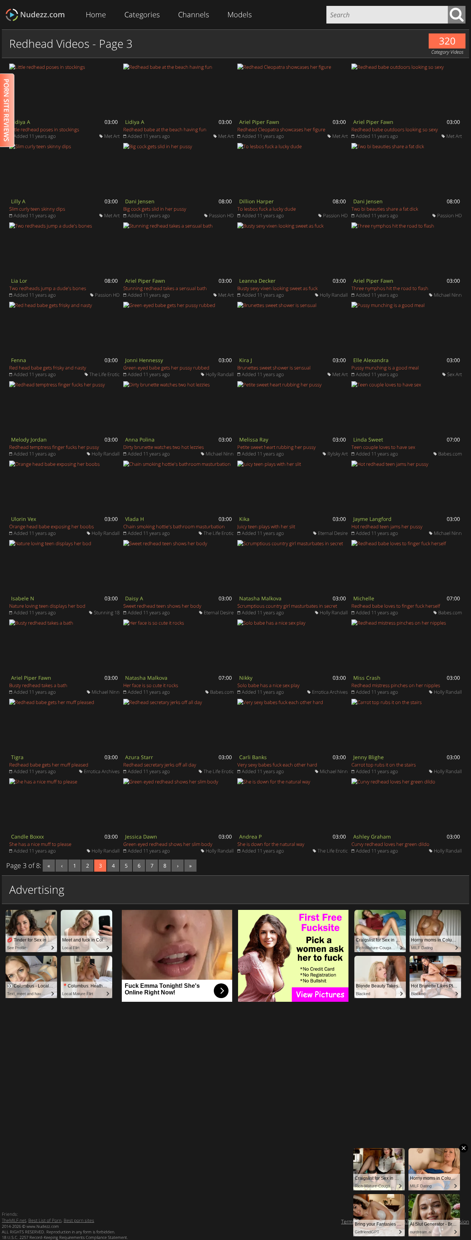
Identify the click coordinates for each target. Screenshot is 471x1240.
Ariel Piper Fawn (259, 121)
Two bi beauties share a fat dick (384, 209)
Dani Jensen (140, 201)
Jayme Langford (372, 518)
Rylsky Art (337, 453)
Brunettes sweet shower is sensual (274, 367)
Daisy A (134, 598)
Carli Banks (253, 757)
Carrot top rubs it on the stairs (383, 764)
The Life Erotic (104, 374)
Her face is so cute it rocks (150, 685)
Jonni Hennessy (144, 360)
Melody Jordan (29, 439)
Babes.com (450, 453)
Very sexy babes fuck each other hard (277, 764)
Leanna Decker (257, 280)
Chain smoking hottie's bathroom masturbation (174, 526)
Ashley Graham (372, 836)
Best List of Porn (44, 1220)
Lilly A (18, 201)
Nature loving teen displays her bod (47, 606)
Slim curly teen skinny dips (37, 209)
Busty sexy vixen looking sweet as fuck (277, 288)
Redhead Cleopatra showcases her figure (281, 129)
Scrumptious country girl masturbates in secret (287, 606)
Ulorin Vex (23, 518)
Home (96, 14)
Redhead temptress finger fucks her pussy (54, 447)
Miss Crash (366, 677)
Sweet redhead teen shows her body (162, 606)
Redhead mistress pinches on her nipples (395, 685)
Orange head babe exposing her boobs (51, 526)
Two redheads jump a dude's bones (47, 288)
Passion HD (221, 215)
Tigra (17, 757)
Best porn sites (79, 1220)
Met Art (112, 136)
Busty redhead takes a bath (38, 685)
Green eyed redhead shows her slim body (167, 844)
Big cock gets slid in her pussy (154, 209)
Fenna (18, 360)
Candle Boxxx (27, 836)
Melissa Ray (253, 439)
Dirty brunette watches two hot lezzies (163, 447)
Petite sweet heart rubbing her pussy (276, 447)
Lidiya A (20, 121)
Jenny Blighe (368, 757)
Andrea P (250, 836)
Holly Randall (334, 295)
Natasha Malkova (260, 598)
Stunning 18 (107, 612)
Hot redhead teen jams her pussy (386, 526)
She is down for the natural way (270, 844)
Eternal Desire (333, 533)
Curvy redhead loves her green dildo (390, 844)
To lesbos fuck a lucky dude (266, 209)
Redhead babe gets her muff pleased (48, 764)
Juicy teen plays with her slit (266, 526)
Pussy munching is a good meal (385, 367)
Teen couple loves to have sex (383, 447)
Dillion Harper (256, 201)
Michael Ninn (448, 295)
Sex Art (454, 374)
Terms (348, 1221)
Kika (244, 518)
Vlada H (134, 518)
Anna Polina (140, 439)
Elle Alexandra (371, 360)
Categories (142, 14)
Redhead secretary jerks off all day (159, 764)
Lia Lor (19, 280)
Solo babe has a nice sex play (268, 685)
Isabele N (22, 598)
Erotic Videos (37, 14)
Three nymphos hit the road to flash (389, 288)
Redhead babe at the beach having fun (164, 129)
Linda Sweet (368, 439)
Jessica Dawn (141, 836)
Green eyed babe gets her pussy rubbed (166, 367)
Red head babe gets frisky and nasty (47, 367)
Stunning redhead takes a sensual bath (165, 288)
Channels (193, 14)
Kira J (245, 360)
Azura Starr (139, 757)
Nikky (245, 677)
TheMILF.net (14, 1220)
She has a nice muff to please (40, 844)
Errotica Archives (330, 692)
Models (239, 14)
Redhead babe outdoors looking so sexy (394, 129)
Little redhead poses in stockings (44, 129)
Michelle (363, 598)
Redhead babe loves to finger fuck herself (395, 606)
